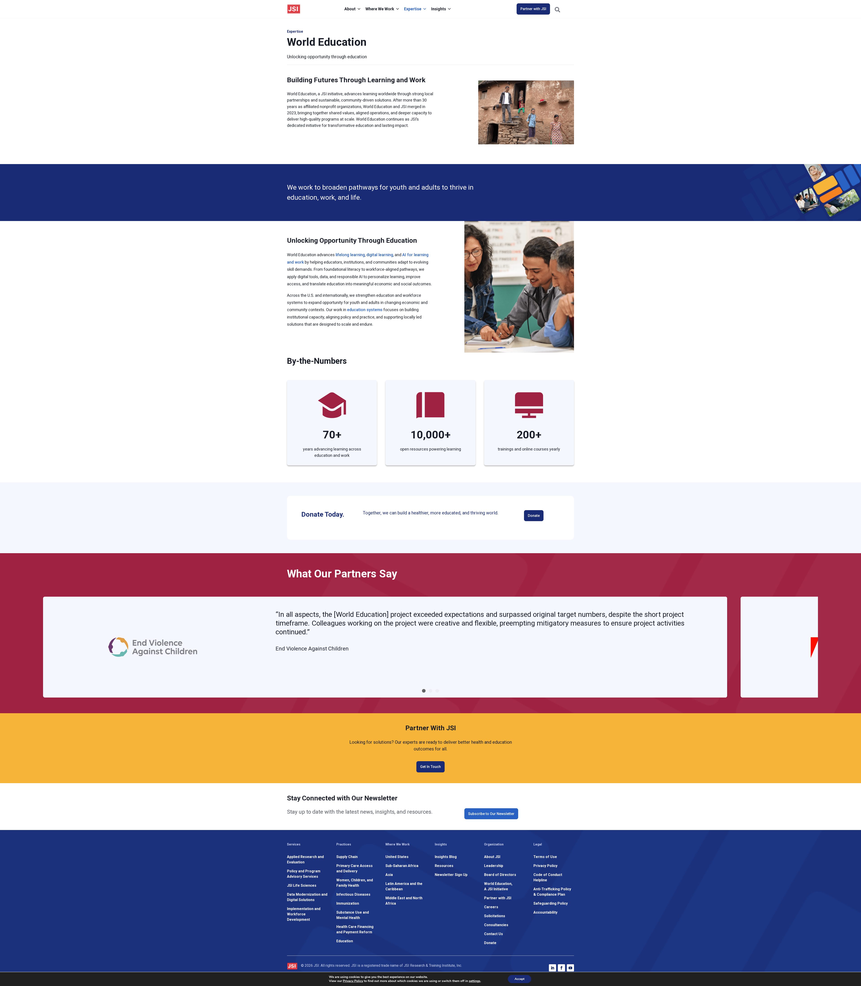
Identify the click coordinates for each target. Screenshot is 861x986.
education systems (365, 309)
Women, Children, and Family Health (354, 883)
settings (474, 981)
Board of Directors (500, 875)
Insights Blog (446, 857)
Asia (389, 875)
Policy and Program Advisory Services (303, 874)
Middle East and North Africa (403, 901)
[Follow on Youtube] (570, 967)
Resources (444, 866)
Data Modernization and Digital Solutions (307, 897)
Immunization (347, 903)
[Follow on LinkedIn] (552, 967)
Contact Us (493, 934)
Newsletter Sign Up (451, 875)
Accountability (545, 912)
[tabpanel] (385, 647)
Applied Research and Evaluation (305, 859)
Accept (519, 979)
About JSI (492, 857)
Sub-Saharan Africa (401, 866)
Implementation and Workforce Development (303, 914)
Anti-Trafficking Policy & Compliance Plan (552, 892)
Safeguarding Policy (550, 903)
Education (344, 941)
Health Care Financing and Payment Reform (355, 929)
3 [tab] (437, 691)
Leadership (493, 866)
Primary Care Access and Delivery (354, 868)
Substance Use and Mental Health (352, 915)
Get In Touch (430, 767)
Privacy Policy (545, 866)
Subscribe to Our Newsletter (491, 814)
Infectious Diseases (353, 894)
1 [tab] (424, 691)
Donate (534, 516)
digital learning (379, 254)
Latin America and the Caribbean (403, 886)
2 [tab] (430, 691)
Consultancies (496, 925)
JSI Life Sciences (301, 885)
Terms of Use (545, 857)
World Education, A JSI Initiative (498, 886)
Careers (491, 907)
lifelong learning (350, 254)
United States (397, 857)
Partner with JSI (533, 9)
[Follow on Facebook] (561, 967)
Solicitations (494, 916)
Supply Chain (347, 857)
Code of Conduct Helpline (547, 877)
